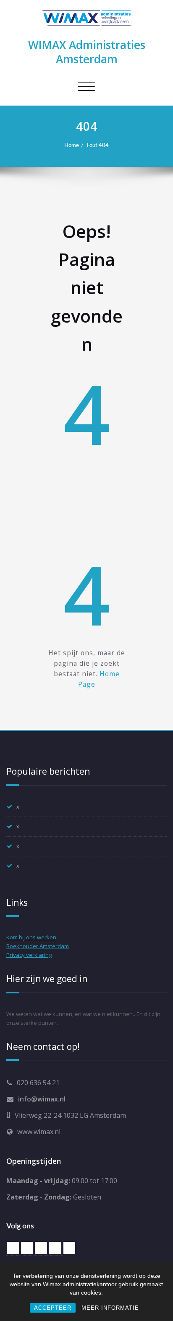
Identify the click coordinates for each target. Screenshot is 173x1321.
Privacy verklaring (29, 955)
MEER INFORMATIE (110, 1308)
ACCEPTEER (52, 1308)
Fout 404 (98, 145)
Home (71, 145)
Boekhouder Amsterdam (37, 946)
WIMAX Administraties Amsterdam (86, 52)
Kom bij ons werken (31, 937)
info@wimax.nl (42, 1099)
